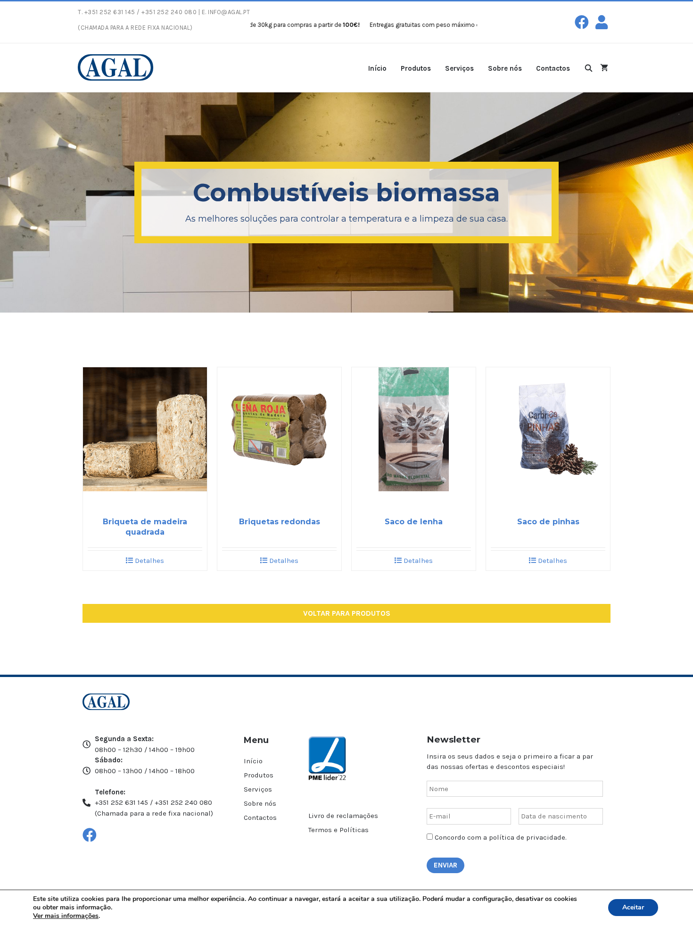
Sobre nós (505, 68)
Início (377, 68)
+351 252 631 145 (109, 12)
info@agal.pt (229, 12)
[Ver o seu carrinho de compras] (604, 67)
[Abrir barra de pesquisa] (588, 67)
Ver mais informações (66, 915)
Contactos (553, 68)
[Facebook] (582, 22)
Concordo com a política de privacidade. (501, 837)
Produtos (416, 68)
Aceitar (633, 907)
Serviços (459, 68)
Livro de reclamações (343, 815)
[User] (601, 22)
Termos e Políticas (338, 830)
